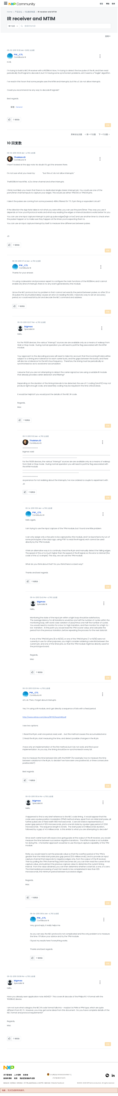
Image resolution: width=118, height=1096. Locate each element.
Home (9, 11)
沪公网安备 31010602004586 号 (60, 1075)
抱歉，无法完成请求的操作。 (14, 1090)
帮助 (107, 4)
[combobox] (65, 26)
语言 (101, 4)
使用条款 (13, 1083)
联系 (16, 1078)
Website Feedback (57, 1083)
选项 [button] (107, 36)
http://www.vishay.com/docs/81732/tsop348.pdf (44, 717)
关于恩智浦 (7, 1075)
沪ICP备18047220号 (59, 1078)
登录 (113, 4)
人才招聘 (17, 1075)
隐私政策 (6, 1083)
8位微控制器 (30, 11)
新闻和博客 (7, 1078)
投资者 (25, 1075)
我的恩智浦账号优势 (27, 1078)
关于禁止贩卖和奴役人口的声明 (33, 1083)
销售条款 (20, 1083)
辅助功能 (47, 1083)
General (19, 107)
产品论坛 (18, 11)
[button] (100, 56)
